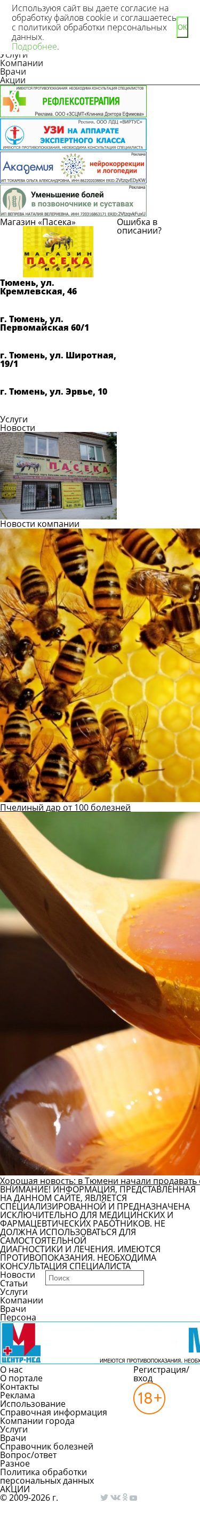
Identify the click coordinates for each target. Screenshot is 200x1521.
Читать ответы (159, 276)
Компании (21, 63)
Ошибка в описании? (139, 226)
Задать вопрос (160, 248)
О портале (21, 1378)
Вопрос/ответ (28, 1455)
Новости (17, 428)
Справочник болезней (46, 1446)
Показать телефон (48, 305)
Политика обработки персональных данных (47, 1476)
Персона (18, 1317)
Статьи (14, 1283)
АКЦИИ (15, 1489)
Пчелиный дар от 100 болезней (65, 807)
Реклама (17, 1395)
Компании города (37, 1421)
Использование (33, 1404)
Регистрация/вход (161, 1373)
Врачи (13, 71)
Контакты (19, 1386)
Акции (13, 80)
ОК (182, 27)
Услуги (14, 419)
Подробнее (34, 46)
